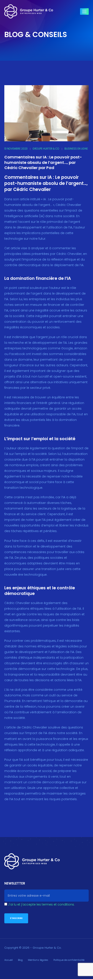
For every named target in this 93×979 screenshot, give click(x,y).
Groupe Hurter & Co (46, 148)
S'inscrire (16, 918)
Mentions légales (38, 960)
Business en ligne (76, 148)
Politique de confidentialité (68, 960)
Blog (20, 960)
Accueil (8, 960)
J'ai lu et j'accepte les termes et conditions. (41, 904)
